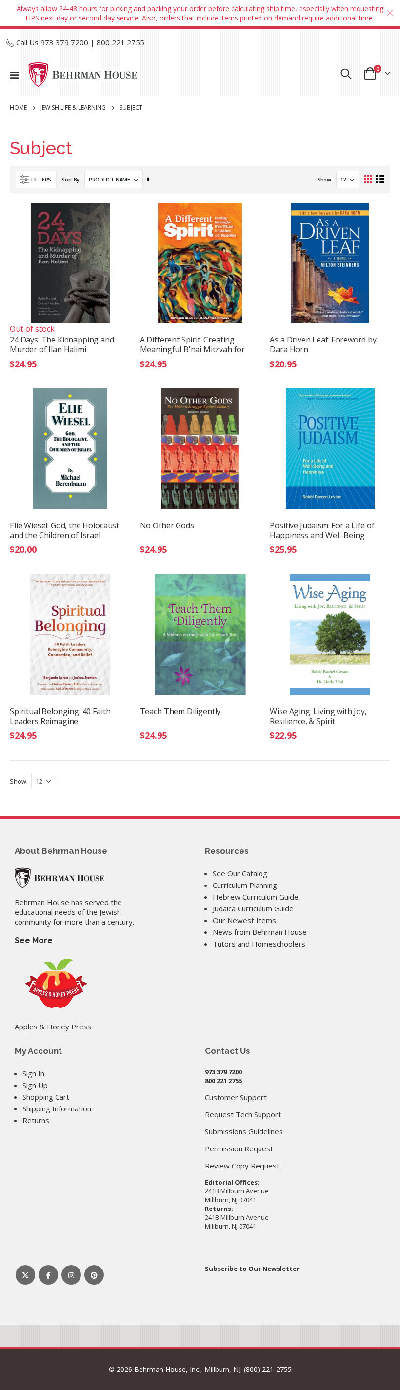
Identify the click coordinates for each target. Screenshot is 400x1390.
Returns (35, 1120)
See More (34, 940)
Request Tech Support (243, 1114)
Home (18, 107)
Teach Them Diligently (180, 711)
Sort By (70, 179)
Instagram (71, 1275)
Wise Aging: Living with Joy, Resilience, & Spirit (318, 716)
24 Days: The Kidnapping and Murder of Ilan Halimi (62, 344)
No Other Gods (167, 526)
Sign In (33, 1073)
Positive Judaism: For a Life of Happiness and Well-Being (322, 530)
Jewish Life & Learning (73, 108)
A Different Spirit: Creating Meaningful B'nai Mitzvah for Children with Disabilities (192, 344)
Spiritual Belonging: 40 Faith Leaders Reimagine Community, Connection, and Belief (61, 716)
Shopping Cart (45, 1097)
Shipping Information (56, 1108)
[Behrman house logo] (83, 74)
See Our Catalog (240, 873)
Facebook (48, 1275)
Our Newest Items (244, 920)
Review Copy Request (242, 1165)
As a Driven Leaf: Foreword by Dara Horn (323, 344)
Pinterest (94, 1275)
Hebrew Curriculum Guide (256, 897)
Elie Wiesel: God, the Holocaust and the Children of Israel (64, 530)
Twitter (25, 1275)
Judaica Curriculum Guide (253, 908)
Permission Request (239, 1148)
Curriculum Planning (245, 885)
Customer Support (236, 1097)
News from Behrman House (260, 932)
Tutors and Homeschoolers (259, 943)
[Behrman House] (59, 877)
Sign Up (35, 1085)
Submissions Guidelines (244, 1131)
